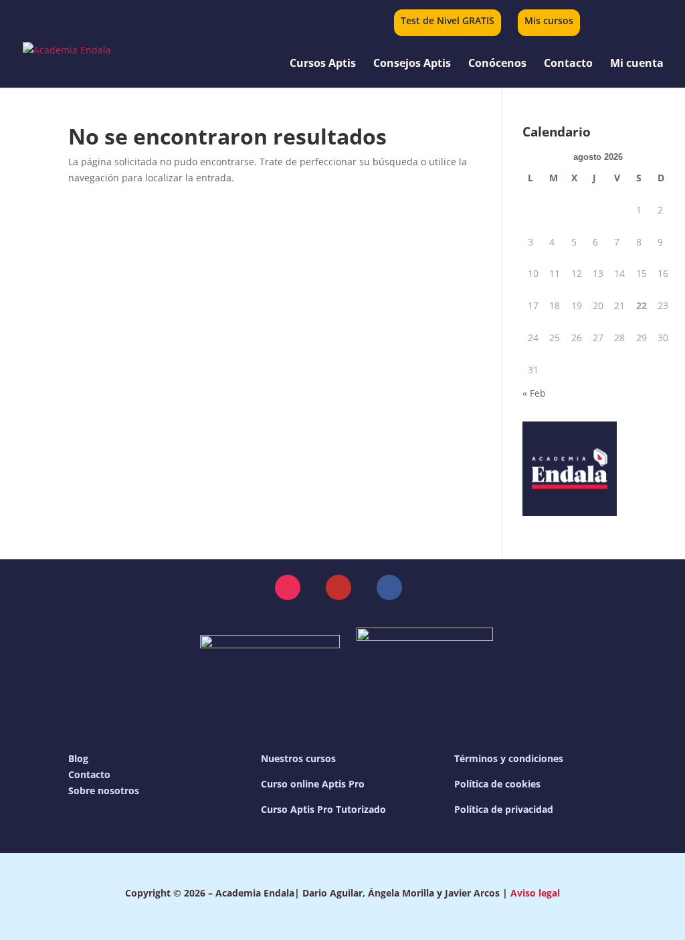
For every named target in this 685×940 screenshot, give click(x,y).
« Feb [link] (534, 393)
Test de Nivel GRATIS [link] (447, 21)
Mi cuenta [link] (637, 64)
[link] (628, 20)
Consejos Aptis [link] (412, 64)
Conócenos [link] (497, 64)
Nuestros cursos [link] (298, 758)
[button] (287, 587)
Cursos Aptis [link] (323, 64)
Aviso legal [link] (535, 892)
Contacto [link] (568, 64)
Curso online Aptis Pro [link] (313, 783)
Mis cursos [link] (548, 21)
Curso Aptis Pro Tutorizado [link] (323, 809)
